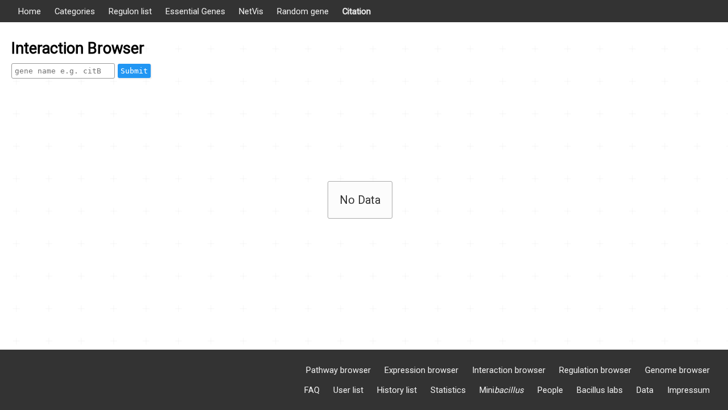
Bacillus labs (600, 390)
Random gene (303, 11)
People (550, 390)
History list (397, 390)
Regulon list (130, 11)
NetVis (251, 11)
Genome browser (677, 370)
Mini (501, 390)
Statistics (448, 390)
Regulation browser (595, 370)
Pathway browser (338, 370)
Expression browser (421, 370)
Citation (356, 11)
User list (348, 390)
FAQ (312, 390)
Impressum (688, 390)
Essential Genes (195, 11)
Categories (75, 11)
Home (29, 11)
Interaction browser (508, 370)
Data (644, 390)
